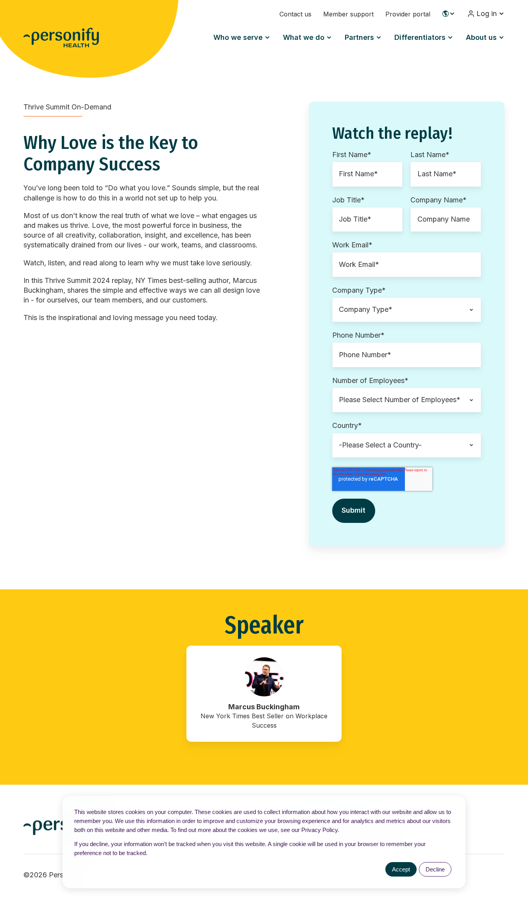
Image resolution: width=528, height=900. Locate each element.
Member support (348, 14)
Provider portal (407, 14)
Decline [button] (435, 869)
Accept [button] (401, 869)
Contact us (295, 14)
